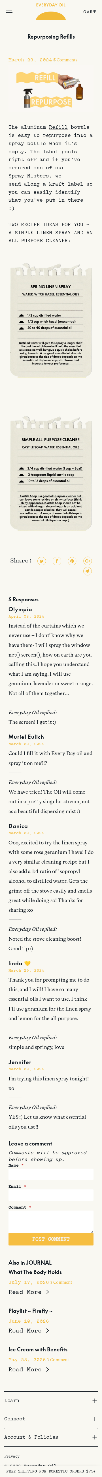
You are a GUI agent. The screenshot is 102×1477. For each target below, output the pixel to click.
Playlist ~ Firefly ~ (30, 1310)
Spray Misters (28, 176)
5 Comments (65, 60)
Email (17, 1187)
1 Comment (61, 1282)
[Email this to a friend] (87, 571)
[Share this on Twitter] (41, 561)
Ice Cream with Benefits (37, 1349)
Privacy (12, 1456)
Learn (11, 1400)
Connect (14, 1419)
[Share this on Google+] (87, 561)
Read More (26, 1292)
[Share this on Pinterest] (71, 561)
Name (16, 1165)
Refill (58, 127)
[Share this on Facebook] (56, 561)
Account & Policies (31, 1437)
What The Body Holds (35, 1272)
